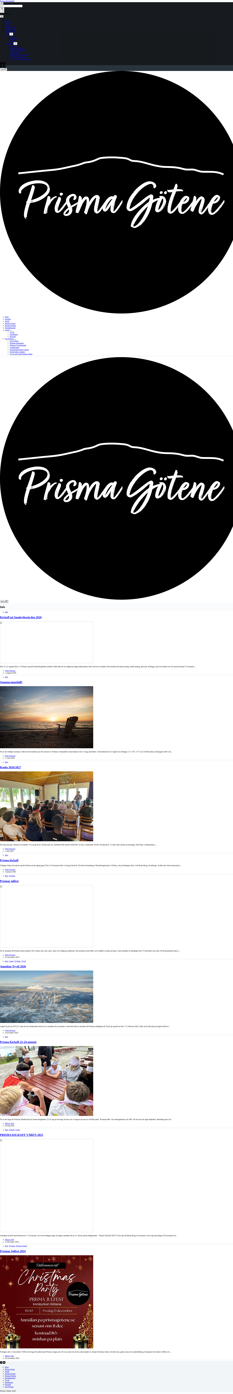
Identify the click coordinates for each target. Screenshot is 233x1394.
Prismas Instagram (17, 343)
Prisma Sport (10, 1369)
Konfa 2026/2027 (10, 767)
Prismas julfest (9, 881)
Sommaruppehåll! (11, 682)
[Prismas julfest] (46, 947)
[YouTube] (4, 67)
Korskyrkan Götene (17, 352)
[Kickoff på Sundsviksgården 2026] (46, 662)
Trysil (12, 332)
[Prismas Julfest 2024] (46, 1348)
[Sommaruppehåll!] (46, 748)
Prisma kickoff (9, 860)
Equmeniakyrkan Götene (19, 350)
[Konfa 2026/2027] (46, 841)
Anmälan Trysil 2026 (13, 966)
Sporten (8, 319)
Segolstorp (14, 334)
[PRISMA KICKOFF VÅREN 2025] (46, 1231)
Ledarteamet (14, 347)
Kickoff (13, 337)
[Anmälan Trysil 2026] (46, 1022)
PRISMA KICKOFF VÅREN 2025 (21, 1134)
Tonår (7, 321)
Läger (7, 330)
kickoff (11, 1130)
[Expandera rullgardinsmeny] (11, 330)
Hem (7, 317)
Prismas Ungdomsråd (18, 345)
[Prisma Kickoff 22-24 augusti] (46, 1115)
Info (6, 612)
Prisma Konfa (10, 323)
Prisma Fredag (10, 326)
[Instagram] (1, 67)
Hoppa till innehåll (7, 1)
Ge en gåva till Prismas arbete (21, 354)
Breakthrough (10, 328)
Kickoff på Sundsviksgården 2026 (21, 617)
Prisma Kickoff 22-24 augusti (18, 1042)
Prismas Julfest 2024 (13, 1251)
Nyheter (12, 876)
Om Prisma (9, 339)
